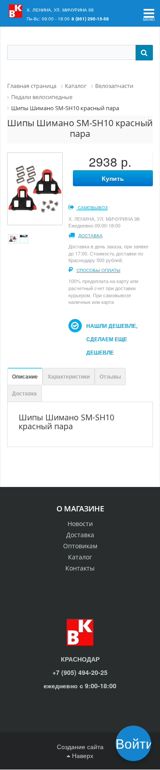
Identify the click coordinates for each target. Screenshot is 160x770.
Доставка (90, 235)
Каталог (80, 557)
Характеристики (69, 376)
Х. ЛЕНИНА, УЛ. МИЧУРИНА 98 (60, 10)
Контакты (80, 568)
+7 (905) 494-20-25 (80, 672)
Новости (80, 523)
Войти (136, 743)
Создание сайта (80, 746)
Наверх (81, 755)
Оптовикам (80, 546)
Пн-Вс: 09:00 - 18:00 (48, 19)
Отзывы (110, 376)
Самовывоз (92, 207)
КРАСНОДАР (80, 658)
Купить (113, 178)
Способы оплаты (98, 270)
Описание (25, 376)
